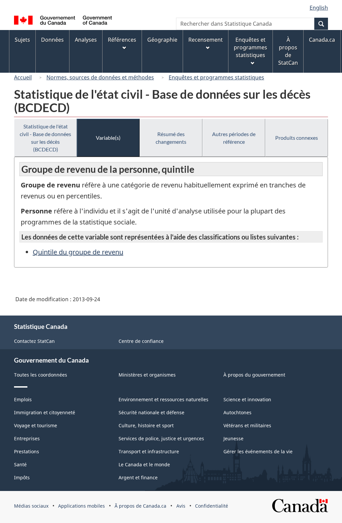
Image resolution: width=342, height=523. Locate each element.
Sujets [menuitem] (22, 39)
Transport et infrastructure (149, 451)
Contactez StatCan (34, 341)
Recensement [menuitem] (205, 39)
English (319, 7)
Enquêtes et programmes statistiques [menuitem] (250, 47)
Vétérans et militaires (247, 425)
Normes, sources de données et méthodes (100, 77)
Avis (180, 506)
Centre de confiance (141, 341)
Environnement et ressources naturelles (163, 399)
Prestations (26, 451)
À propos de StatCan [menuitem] (288, 51)
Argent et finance (138, 477)
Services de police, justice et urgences (161, 438)
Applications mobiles (81, 506)
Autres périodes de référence (233, 138)
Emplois (23, 399)
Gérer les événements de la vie (258, 451)
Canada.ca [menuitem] (322, 39)
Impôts (22, 477)
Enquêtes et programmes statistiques (216, 77)
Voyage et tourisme (35, 425)
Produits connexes (296, 137)
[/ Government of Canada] (63, 21)
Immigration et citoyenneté (44, 412)
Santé (20, 464)
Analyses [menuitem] (86, 39)
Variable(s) (108, 137)
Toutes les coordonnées (40, 375)
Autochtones (237, 412)
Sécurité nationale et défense (151, 412)
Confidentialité (211, 506)
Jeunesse (233, 438)
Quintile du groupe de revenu (78, 251)
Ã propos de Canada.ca (140, 506)
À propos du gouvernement (254, 375)
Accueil (23, 77)
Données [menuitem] (52, 39)
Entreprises (27, 438)
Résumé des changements (171, 138)
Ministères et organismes (147, 375)
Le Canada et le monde (144, 464)
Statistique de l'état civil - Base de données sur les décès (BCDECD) (45, 137)
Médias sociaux (31, 506)
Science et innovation (247, 399)
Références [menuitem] (122, 39)
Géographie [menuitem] (162, 39)
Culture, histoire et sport (146, 425)
